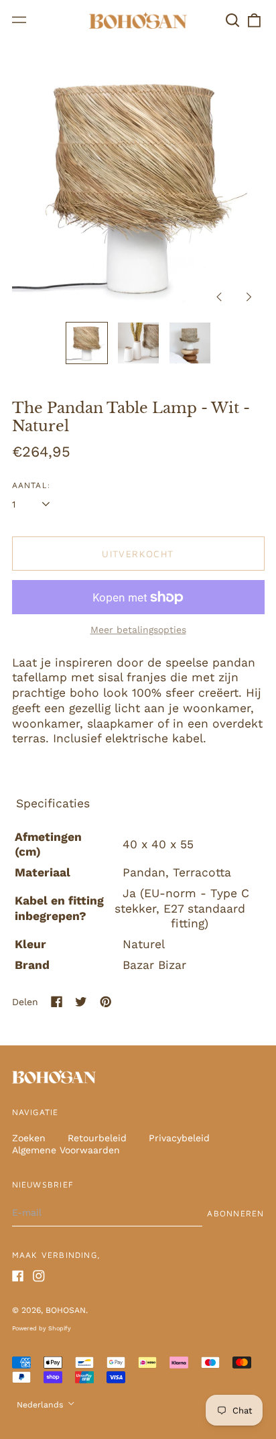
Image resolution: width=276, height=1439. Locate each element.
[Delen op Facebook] (57, 1002)
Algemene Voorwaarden (66, 1150)
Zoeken (29, 1138)
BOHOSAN (66, 1310)
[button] (233, 20)
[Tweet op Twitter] (81, 1002)
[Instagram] (39, 1276)
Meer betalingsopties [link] (138, 629)
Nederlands (41, 1404)
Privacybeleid (179, 1138)
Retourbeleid (97, 1138)
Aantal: (32, 485)
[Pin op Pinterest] (106, 1002)
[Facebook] (18, 1276)
